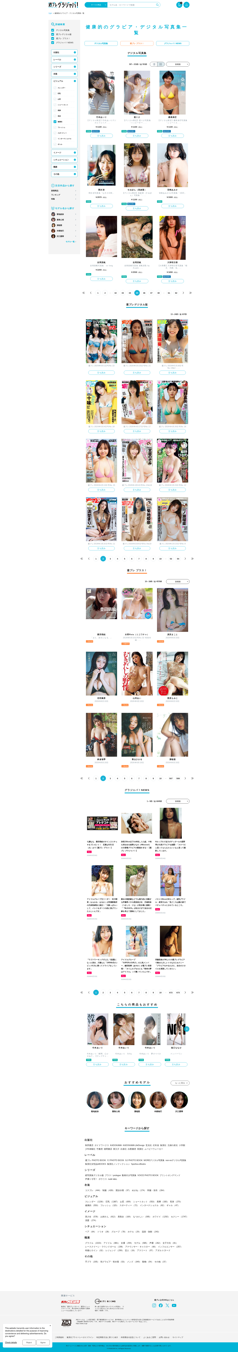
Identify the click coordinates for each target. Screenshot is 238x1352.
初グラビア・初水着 (113, 1261)
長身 (59, 116)
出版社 (56, 52)
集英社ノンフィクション (118, 1164)
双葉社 (140, 1149)
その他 (56, 174)
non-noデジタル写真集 (176, 1160)
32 (115, 293)
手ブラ (92, 1261)
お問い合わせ (164, 1337)
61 (169, 293)
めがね (139, 1190)
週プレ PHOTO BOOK (95, 1160)
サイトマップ (177, 1337)
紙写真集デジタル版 (94, 1175)
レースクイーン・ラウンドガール (104, 1246)
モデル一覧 (70, 242)
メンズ (134, 1261)
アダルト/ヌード (162, 1250)
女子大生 (170, 1243)
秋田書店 (89, 1145)
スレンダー (61, 88)
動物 (147, 1261)
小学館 (182, 1145)
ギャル (60, 144)
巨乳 (59, 93)
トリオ (103, 1231)
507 (171, 778)
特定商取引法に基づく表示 (107, 1337)
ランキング (55, 195)
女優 (127, 1243)
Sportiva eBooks (138, 1164)
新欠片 (116, 1149)
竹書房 (100, 1149)
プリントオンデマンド (170, 1175)
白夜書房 (132, 1149)
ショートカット (63, 105)
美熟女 (125, 1216)
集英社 (163, 1145)
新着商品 (54, 191)
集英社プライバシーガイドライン (80, 1337)
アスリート (145, 1250)
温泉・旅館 (151, 1231)
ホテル (134, 1231)
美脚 (59, 110)
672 (171, 993)
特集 (53, 199)
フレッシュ (61, 127)
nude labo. (112, 1179)
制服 (108, 1190)
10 (160, 559)
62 (176, 293)
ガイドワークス (101, 1145)
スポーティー (62, 133)
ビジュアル (58, 81)
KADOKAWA (116, 1145)
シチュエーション (61, 160)
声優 (155, 1243)
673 (178, 993)
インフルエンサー (170, 1246)
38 (158, 293)
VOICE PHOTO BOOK (148, 1175)
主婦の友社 (172, 1145)
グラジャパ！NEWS (64, 42)
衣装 (55, 74)
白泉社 (124, 1149)
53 (171, 559)
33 (123, 293)
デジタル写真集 (63, 30)
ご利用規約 (59, 1337)
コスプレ (93, 1190)
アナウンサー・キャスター (141, 1246)
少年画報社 (90, 1149)
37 (151, 293)
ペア (90, 1231)
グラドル (93, 1243)
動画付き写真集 (129, 1175)
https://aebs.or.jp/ (81, 1323)
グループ (119, 1231)
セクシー (179, 1216)
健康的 (60, 122)
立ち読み (101, 136)
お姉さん (108, 1216)
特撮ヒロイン (94, 1250)
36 (144, 293)
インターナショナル (64, 138)
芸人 (130, 1250)
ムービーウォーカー (153, 1149)
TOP (50, 13)
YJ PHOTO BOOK (115, 1160)
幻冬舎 (156, 1145)
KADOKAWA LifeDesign (133, 1145)
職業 (55, 167)
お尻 (59, 99)
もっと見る (180, 1083)
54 (178, 559)
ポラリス (103, 1179)
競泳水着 (123, 1190)
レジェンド (115, 1250)
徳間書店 (108, 1149)
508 (178, 778)
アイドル (112, 1243)
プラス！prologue (113, 1175)
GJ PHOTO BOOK (134, 1160)
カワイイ (161, 1216)
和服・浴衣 (156, 1190)
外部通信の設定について (130, 1337)
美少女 (92, 1216)
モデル (141, 1243)
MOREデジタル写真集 (154, 1160)
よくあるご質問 (149, 1337)
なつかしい (142, 1216)
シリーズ (57, 67)
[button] (186, 1029)
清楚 (91, 1220)
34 (130, 293)
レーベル (57, 59)
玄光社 (149, 1145)
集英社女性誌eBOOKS (95, 1164)
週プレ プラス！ (63, 38)
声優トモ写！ (91, 1179)
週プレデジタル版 (63, 34)
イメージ (57, 152)
